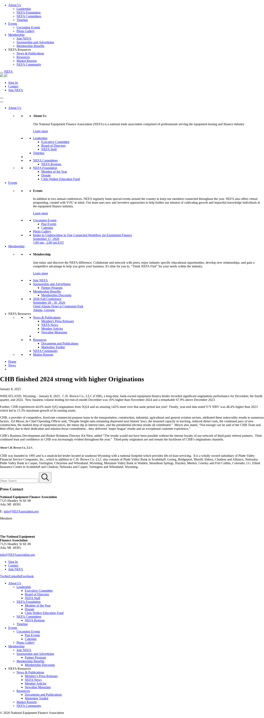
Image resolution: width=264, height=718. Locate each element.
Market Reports (26, 61)
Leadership (23, 9)
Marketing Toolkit (53, 347)
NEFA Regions (51, 164)
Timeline (22, 20)
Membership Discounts (56, 295)
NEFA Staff (49, 149)
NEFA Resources (19, 313)
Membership (16, 35)
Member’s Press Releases (41, 676)
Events (12, 23)
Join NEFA (23, 38)
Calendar (47, 227)
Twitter (4, 576)
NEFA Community (28, 64)
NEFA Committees (28, 16)
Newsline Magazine (54, 332)
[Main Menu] (1, 72)
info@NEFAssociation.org (21, 511)
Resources (23, 57)
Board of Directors (53, 145)
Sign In (13, 82)
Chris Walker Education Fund (60, 179)
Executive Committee (55, 142)
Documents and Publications (59, 343)
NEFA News (49, 325)
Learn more (40, 131)
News (12, 365)
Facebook (27, 576)
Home (12, 361)
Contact (13, 86)
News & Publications (30, 53)
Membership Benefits (30, 46)
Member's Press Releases (57, 321)
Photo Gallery (25, 31)
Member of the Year (54, 171)
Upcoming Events (28, 27)
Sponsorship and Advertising (35, 42)
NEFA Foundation (28, 12)
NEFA (8, 71)
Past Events (48, 224)
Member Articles (52, 328)
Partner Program (51, 287)
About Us (14, 5)
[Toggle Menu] (1, 102)
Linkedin (15, 576)
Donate (46, 175)
